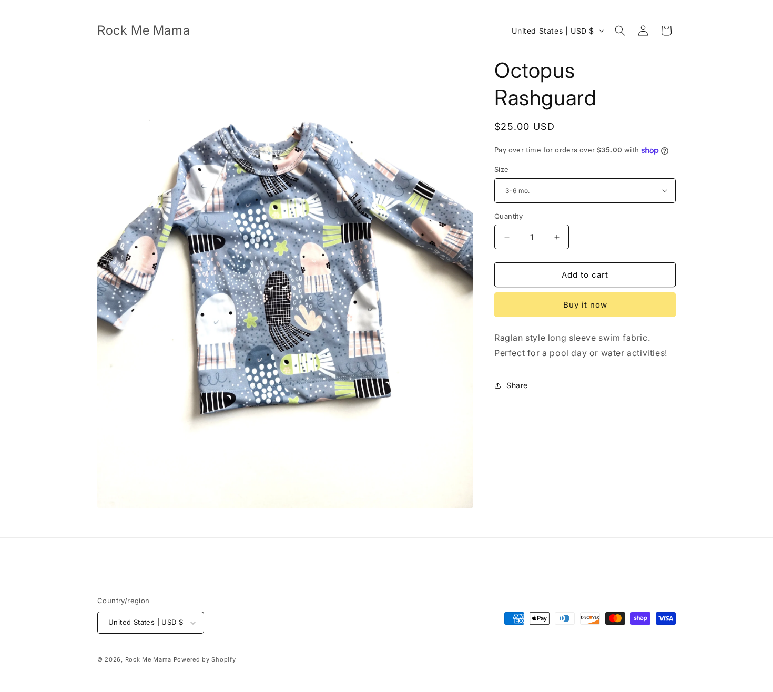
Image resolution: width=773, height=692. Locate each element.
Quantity (508, 216)
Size (501, 169)
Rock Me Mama (148, 659)
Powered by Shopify (205, 659)
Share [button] (517, 385)
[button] (620, 30)
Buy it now (585, 305)
